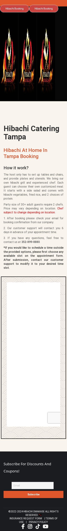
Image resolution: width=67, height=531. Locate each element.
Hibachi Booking (15, 8)
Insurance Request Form (26, 518)
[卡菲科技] (40, 515)
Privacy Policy (38, 522)
